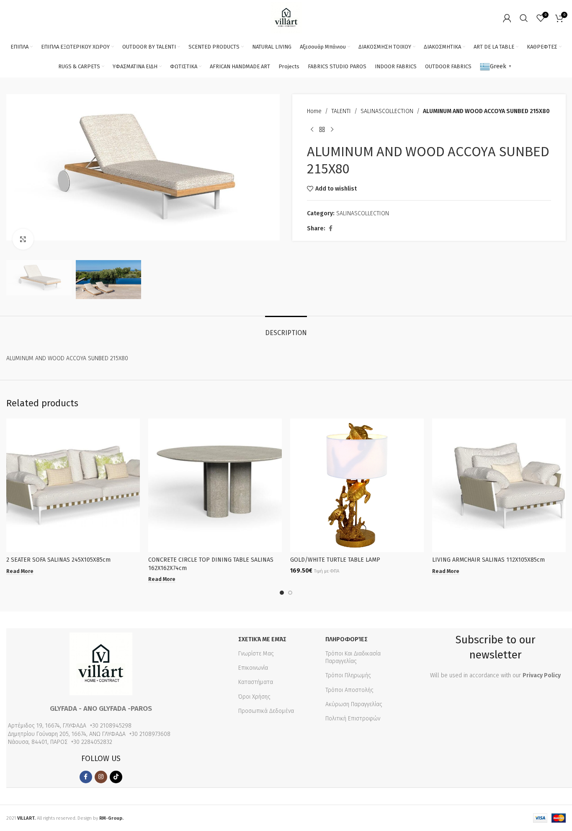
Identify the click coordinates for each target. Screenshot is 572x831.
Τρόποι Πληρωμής (348, 675)
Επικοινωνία (253, 667)
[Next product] (332, 129)
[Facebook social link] (330, 229)
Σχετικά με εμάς (262, 639)
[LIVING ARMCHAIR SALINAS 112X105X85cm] (499, 485)
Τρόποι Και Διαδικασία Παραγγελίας (353, 657)
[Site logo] (286, 17)
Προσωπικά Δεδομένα (266, 711)
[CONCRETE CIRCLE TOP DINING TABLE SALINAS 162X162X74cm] (215, 485)
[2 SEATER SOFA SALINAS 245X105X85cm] (73, 485)
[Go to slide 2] (290, 593)
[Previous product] (312, 129)
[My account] (507, 18)
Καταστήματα (255, 682)
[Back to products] (322, 129)
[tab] (286, 328)
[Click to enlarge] (23, 239)
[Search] (523, 18)
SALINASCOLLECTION (387, 111)
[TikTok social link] (116, 777)
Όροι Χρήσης (254, 696)
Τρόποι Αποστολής (349, 690)
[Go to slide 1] (282, 593)
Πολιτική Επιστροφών (352, 718)
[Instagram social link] (101, 777)
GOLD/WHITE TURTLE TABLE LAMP (335, 559)
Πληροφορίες (346, 639)
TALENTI (341, 111)
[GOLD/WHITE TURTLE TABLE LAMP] (357, 485)
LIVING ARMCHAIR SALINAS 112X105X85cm (488, 559)
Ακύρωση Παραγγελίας (353, 704)
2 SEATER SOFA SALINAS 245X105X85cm (58, 559)
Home (314, 111)
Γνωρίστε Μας (256, 653)
